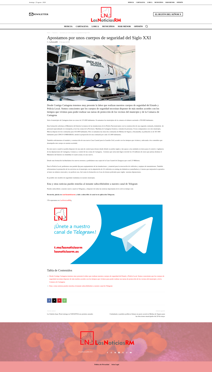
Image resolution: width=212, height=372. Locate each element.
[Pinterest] (59, 300)
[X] (54, 300)
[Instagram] (111, 352)
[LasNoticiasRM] (106, 14)
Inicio (48, 32)
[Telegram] (119, 352)
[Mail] (115, 352)
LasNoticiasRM (53, 42)
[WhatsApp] (64, 300)
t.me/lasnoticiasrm (69, 194)
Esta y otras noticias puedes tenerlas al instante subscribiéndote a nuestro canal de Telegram (81, 286)
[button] (146, 26)
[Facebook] (49, 300)
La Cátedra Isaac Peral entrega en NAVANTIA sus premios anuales (70, 314)
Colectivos (55, 32)
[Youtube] (130, 352)
